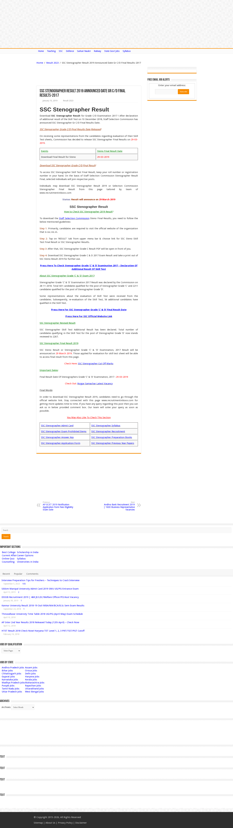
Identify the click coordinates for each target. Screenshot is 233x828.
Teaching (51, 51)
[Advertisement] (72, 75)
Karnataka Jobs (10, 679)
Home (41, 51)
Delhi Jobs (30, 673)
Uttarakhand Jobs (34, 688)
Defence (70, 51)
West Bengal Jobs (34, 691)
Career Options (25, 555)
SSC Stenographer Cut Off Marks (95, 363)
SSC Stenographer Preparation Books (111, 437)
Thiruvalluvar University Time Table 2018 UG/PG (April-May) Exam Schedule (42, 614)
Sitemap (38, 822)
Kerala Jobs (31, 679)
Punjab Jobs (8, 685)
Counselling (8, 561)
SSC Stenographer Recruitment (108, 431)
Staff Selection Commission (74, 218)
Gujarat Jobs (8, 676)
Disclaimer (81, 822)
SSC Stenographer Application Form (60, 443)
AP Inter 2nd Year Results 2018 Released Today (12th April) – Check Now (40, 622)
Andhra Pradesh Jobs (13, 667)
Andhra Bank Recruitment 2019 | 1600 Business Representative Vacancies (119, 506)
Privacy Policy (65, 822)
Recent (6, 573)
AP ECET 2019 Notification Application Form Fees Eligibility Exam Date (58, 506)
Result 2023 (52, 62)
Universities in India (27, 561)
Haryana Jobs (32, 676)
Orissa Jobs (31, 670)
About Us (50, 822)
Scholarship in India (27, 552)
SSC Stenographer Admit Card (57, 425)
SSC (61, 51)
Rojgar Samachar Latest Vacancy (95, 383)
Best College (9, 552)
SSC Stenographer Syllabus (105, 425)
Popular (18, 573)
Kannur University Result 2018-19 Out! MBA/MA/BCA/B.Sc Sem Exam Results (43, 605)
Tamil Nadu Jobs (10, 688)
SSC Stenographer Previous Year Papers (112, 443)
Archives (6, 707)
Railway (97, 51)
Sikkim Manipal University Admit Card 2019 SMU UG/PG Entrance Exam (40, 588)
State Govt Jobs (112, 51)
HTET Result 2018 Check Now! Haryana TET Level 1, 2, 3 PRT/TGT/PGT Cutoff (43, 630)
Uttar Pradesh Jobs (12, 691)
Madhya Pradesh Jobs (13, 682)
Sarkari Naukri (84, 51)
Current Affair (9, 555)
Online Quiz (8, 558)
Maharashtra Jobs (34, 682)
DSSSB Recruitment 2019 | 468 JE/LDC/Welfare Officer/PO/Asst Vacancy (40, 597)
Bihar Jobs (7, 670)
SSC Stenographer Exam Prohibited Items (63, 431)
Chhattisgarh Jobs (11, 673)
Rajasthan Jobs (33, 685)
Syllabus (127, 51)
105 (24, 584)
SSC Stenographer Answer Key (57, 437)
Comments (32, 573)
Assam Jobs (31, 667)
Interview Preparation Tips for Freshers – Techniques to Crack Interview (40, 580)
